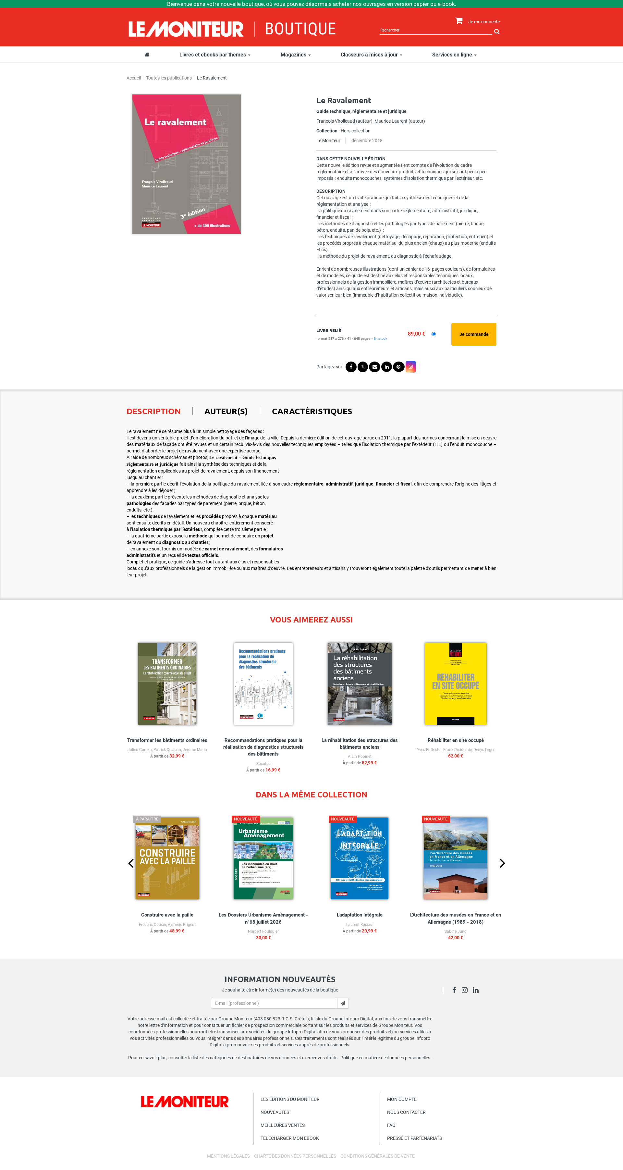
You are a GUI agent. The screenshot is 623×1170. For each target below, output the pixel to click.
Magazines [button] (294, 55)
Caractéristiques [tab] (312, 411)
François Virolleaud (335, 121)
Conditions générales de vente (377, 1156)
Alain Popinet (360, 756)
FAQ (391, 1125)
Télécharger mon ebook (290, 1138)
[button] (186, 164)
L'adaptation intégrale (360, 915)
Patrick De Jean (167, 749)
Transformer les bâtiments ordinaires (167, 740)
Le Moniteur (328, 140)
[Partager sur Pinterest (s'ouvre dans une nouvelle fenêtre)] (399, 367)
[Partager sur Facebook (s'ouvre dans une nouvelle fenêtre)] (351, 367)
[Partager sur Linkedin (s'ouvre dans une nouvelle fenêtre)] (386, 367)
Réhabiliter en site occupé (456, 740)
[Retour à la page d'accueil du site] (232, 28)
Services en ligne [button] (452, 55)
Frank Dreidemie (457, 749)
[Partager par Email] (374, 367)
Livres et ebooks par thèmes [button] (213, 55)
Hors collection (356, 130)
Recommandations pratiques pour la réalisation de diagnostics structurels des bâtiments (263, 747)
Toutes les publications (169, 77)
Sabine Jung (456, 931)
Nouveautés (275, 1112)
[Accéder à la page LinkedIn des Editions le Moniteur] (477, 990)
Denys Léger (484, 749)
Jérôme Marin (195, 749)
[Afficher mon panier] (457, 21)
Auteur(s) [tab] (226, 411)
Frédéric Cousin (152, 924)
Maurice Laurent (391, 121)
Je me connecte (484, 21)
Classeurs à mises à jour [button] (370, 55)
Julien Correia (140, 749)
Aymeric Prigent (182, 924)
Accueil (134, 77)
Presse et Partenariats (414, 1138)
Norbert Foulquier (263, 931)
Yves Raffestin (429, 749)
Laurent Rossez (359, 924)
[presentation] (125, 874)
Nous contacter (406, 1112)
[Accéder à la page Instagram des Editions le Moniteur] (466, 990)
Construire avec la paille (167, 915)
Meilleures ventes (283, 1125)
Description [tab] (154, 411)
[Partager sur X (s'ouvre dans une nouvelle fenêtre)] (363, 367)
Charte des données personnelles (295, 1156)
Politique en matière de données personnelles (385, 1057)
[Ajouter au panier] (473, 334)
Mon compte (402, 1099)
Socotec (263, 763)
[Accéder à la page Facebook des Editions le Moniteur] (456, 990)
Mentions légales (228, 1156)
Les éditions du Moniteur (290, 1099)
